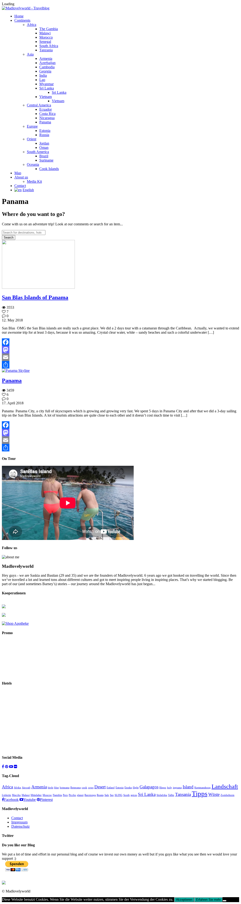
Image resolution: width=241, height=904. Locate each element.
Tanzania (46, 50)
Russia (44, 135)
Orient (31, 139)
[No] (224, 900)
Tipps (199, 793)
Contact (20, 186)
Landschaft (225, 786)
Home (19, 16)
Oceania (33, 164)
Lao (42, 80)
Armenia (45, 59)
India (43, 75)
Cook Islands (49, 169)
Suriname (46, 160)
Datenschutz (20, 826)
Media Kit (34, 181)
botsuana (64, 787)
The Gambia (48, 29)
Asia (30, 54)
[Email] (120, 357)
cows (90, 787)
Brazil (43, 156)
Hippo (162, 787)
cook (84, 787)
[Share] (120, 365)
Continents (22, 20)
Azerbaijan (47, 63)
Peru (65, 795)
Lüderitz (6, 795)
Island (188, 786)
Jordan (44, 143)
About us (21, 177)
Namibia (57, 795)
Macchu (16, 795)
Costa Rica (47, 114)
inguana (177, 787)
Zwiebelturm (227, 795)
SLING (118, 795)
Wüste (214, 794)
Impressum (19, 822)
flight (136, 787)
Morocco (46, 37)
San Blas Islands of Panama (35, 297)
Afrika (17, 787)
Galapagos (149, 786)
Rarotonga (90, 795)
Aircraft (26, 787)
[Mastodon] (120, 349)
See (112, 795)
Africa (31, 25)
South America (38, 152)
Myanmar (46, 84)
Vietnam (45, 97)
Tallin (171, 795)
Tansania (183, 794)
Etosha (128, 787)
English (28, 190)
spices (134, 795)
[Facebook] (120, 342)
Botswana (75, 787)
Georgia (45, 71)
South (126, 795)
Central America (39, 105)
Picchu (72, 795)
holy (169, 787)
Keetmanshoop (202, 787)
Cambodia (47, 67)
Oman (43, 148)
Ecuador (45, 109)
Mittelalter (36, 795)
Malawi (45, 33)
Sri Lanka (46, 88)
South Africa (48, 46)
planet (80, 795)
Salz (106, 795)
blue (56, 787)
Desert (100, 786)
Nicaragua (47, 118)
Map (17, 173)
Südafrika (162, 795)
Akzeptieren (184, 899)
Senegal (45, 42)
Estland (111, 787)
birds (50, 787)
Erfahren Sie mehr (208, 899)
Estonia (44, 131)
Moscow (47, 795)
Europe (32, 126)
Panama (45, 122)
